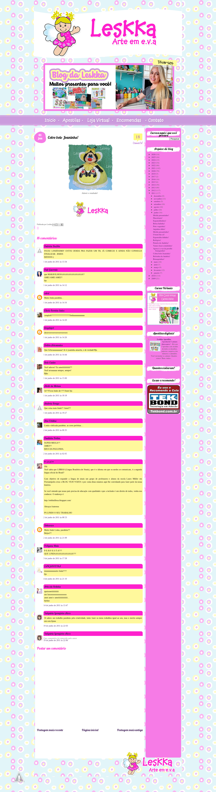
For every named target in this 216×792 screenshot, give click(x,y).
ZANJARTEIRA (52, 566)
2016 (153, 179)
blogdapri (49, 327)
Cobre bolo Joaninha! (161, 253)
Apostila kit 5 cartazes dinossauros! (169, 342)
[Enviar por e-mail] (53, 224)
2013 (153, 187)
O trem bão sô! (159, 234)
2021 (153, 168)
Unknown (49, 525)
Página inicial (90, 730)
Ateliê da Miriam (52, 386)
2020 (153, 171)
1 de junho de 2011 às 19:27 (55, 413)
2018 (153, 173)
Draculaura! (157, 218)
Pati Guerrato (51, 269)
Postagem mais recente (50, 730)
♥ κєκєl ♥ (49, 461)
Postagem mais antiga (130, 730)
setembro (157, 204)
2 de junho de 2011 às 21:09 (55, 538)
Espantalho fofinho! (161, 237)
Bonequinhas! (158, 259)
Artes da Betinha (52, 586)
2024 (153, 160)
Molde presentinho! (161, 215)
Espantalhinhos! (159, 220)
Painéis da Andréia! (161, 243)
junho (156, 212)
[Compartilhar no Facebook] (62, 224)
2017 (153, 176)
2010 (153, 275)
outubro (157, 201)
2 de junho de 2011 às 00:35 (55, 430)
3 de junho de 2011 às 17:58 (55, 558)
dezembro (158, 196)
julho (156, 209)
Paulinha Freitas (52, 438)
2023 (153, 162)
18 (138, 137)
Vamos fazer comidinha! (162, 245)
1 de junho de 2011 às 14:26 (55, 337)
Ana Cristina (50, 420)
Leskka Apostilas (164, 339)
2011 (153, 193)
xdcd (46, 293)
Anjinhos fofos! (159, 229)
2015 (153, 182)
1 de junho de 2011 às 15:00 (55, 378)
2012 (153, 190)
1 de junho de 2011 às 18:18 (55, 395)
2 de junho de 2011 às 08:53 (55, 517)
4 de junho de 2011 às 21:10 (55, 579)
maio (156, 262)
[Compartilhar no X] (59, 224)
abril (156, 264)
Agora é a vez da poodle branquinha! (162, 249)
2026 (153, 154)
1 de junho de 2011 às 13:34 (55, 262)
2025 (153, 157)
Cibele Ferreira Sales (54, 310)
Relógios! (157, 240)
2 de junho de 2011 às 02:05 (55, 454)
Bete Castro (50, 362)
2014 (153, 184)
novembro (158, 198)
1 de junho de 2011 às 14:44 (55, 355)
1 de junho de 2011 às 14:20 (55, 320)
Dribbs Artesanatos (53, 345)
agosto (157, 207)
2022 (153, 165)
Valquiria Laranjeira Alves (57, 613)
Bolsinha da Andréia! (161, 256)
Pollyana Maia (51, 545)
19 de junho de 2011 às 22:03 (55, 626)
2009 (153, 278)
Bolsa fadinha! (159, 223)
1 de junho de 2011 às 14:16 (55, 302)
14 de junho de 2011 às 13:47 (55, 605)
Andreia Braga (51, 403)
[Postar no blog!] (56, 224)
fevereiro (157, 270)
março (156, 267)
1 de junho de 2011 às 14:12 (55, 285)
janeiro (157, 273)
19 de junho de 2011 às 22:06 (55, 640)
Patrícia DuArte (52, 246)
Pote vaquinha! (159, 226)
